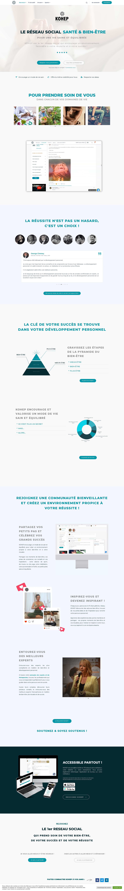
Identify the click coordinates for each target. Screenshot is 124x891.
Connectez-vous (70, 67)
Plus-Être (75, 371)
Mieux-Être (75, 362)
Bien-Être (75, 366)
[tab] (87, 362)
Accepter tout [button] (117, 887)
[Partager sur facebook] (97, 880)
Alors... (22, 433)
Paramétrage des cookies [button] (104, 887)
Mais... (21, 428)
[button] (48, 63)
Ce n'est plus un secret (30, 424)
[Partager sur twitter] (102, 880)
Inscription (107, 2)
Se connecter (96, 2)
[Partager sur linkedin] (107, 880)
